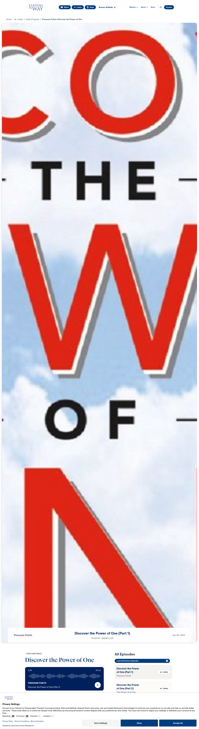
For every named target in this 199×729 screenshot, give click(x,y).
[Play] (98, 685)
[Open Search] (160, 7)
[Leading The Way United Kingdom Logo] (36, 7)
